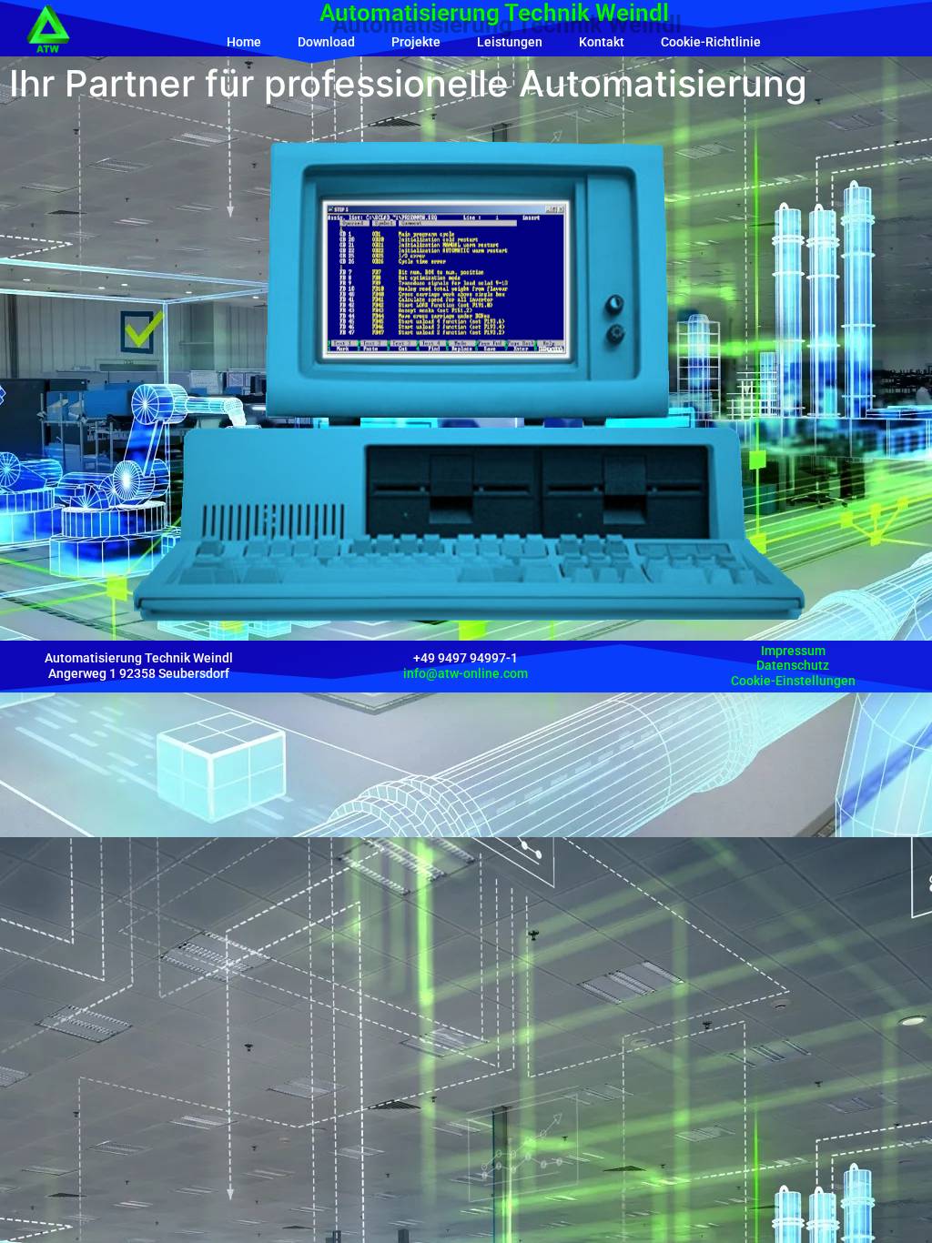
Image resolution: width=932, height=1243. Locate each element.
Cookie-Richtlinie (711, 42)
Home (244, 42)
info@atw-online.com (465, 673)
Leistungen (509, 42)
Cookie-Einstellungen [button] (793, 680)
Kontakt (601, 42)
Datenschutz (792, 665)
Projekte (416, 42)
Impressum (793, 650)
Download (326, 42)
